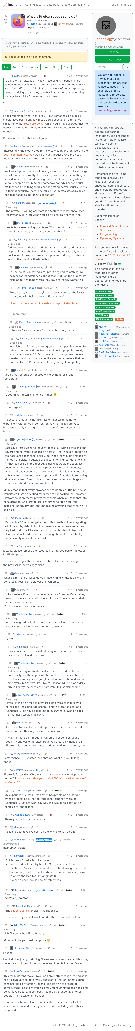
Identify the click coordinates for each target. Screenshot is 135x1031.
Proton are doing (33, 123)
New (45, 67)
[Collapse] (6, 75)
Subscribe (112, 51)
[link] (37, 32)
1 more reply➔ (20, 314)
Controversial (30, 67)
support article (20, 910)
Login (115, 4)
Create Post (51, 4)
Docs (97, 1025)
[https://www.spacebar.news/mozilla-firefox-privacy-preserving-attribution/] (18, 21)
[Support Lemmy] (88, 4)
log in (24, 56)
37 (31, 32)
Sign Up (126, 4)
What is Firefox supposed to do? (52, 16)
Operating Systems (112, 238)
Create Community (73, 4)
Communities (33, 4)
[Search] (107, 4)
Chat (66, 67)
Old (54, 67)
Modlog (119, 319)
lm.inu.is (14, 5)
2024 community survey (19, 154)
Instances (85, 1025)
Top (15, 67)
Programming (108, 234)
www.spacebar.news (38, 20)
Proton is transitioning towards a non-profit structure (44, 303)
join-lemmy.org (121, 1025)
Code (106, 1025)
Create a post (112, 59)
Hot (6, 67)
